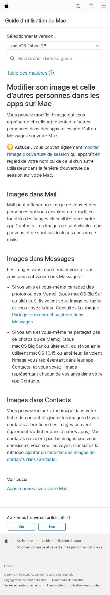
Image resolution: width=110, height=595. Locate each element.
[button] (78, 6)
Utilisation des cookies (84, 585)
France (8, 566)
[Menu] (103, 6)
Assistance (25, 541)
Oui (21, 527)
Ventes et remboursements (22, 585)
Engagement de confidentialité (25, 580)
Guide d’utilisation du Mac (35, 20)
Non (52, 527)
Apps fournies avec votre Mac (37, 488)
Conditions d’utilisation (68, 580)
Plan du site (55, 585)
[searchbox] (55, 58)
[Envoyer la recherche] (12, 58)
